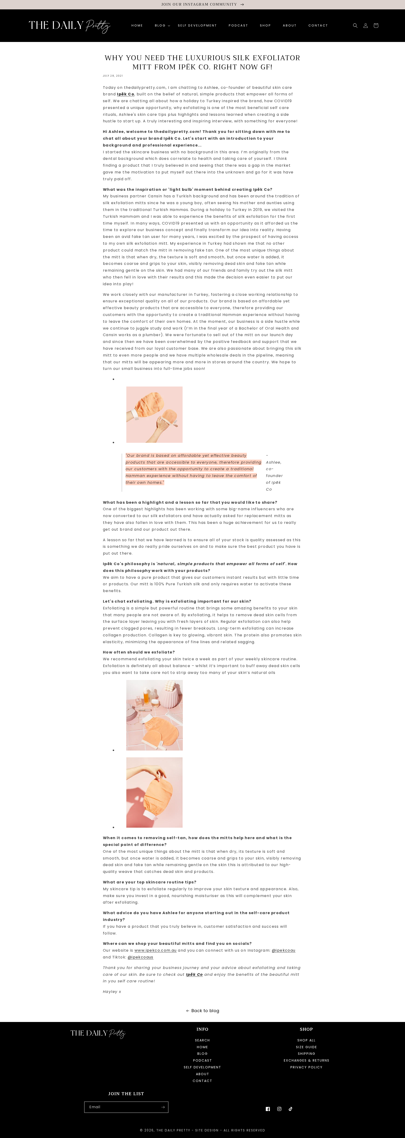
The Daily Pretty (173, 1130)
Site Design (207, 1130)
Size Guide (306, 1047)
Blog (202, 1053)
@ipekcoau (284, 950)
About (202, 1074)
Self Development (202, 1067)
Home (202, 1047)
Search (202, 1041)
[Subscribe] (163, 1107)
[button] (160, 25)
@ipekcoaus (141, 957)
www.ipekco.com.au (156, 950)
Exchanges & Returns (307, 1060)
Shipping (306, 1053)
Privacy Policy (306, 1067)
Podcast (202, 1060)
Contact (202, 1080)
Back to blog (205, 1011)
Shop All (306, 1041)
